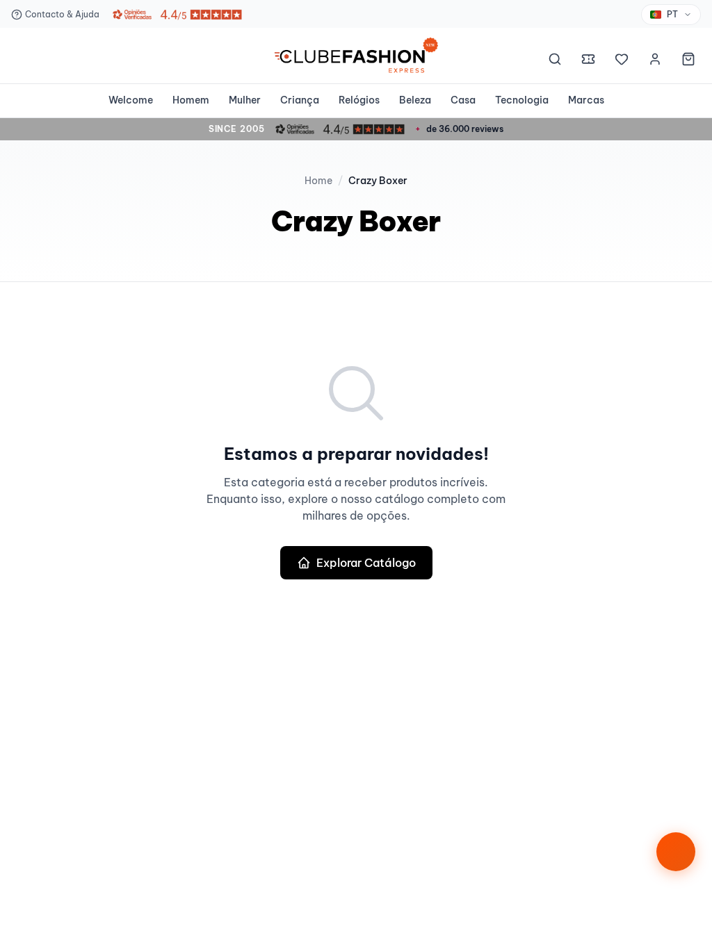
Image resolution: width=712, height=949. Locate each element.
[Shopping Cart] (688, 61)
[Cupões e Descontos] (588, 61)
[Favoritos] (621, 61)
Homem (190, 100)
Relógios (359, 100)
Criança (299, 100)
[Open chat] (675, 851)
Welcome (130, 100)
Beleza (415, 100)
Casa (463, 100)
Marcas (586, 100)
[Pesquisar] (554, 61)
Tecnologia (522, 100)
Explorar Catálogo (366, 563)
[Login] (655, 61)
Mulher (245, 100)
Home (318, 180)
